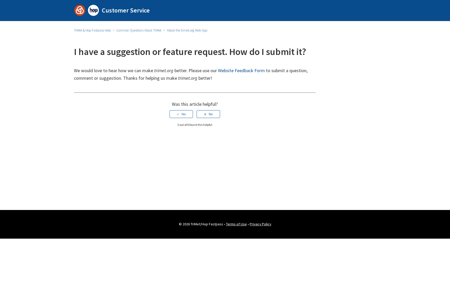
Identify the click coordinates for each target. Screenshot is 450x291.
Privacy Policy (260, 224)
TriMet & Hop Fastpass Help (92, 30)
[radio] (181, 114)
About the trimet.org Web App (187, 30)
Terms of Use (236, 224)
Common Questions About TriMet (138, 30)
